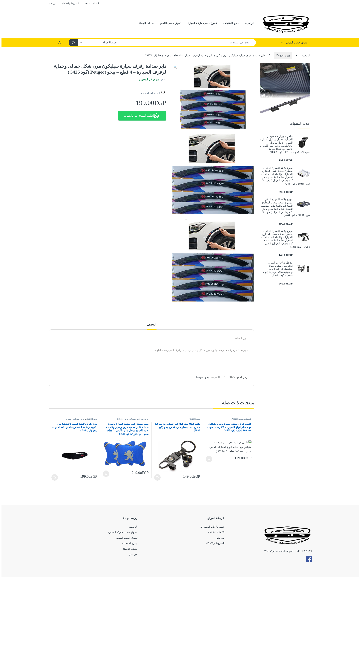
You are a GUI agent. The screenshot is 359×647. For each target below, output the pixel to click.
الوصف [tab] (152, 324)
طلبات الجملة (146, 23)
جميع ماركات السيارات (212, 526)
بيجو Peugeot (283, 55)
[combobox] (187, 42)
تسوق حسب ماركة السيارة (202, 23)
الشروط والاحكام (70, 3)
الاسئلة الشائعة (92, 3)
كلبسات (247, 419)
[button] (175, 67)
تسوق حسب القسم (170, 23)
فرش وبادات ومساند (139, 419)
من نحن (52, 3)
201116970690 (304, 551)
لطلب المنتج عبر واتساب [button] (139, 115)
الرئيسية (249, 23)
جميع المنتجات (231, 23)
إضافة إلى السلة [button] (209, 459)
